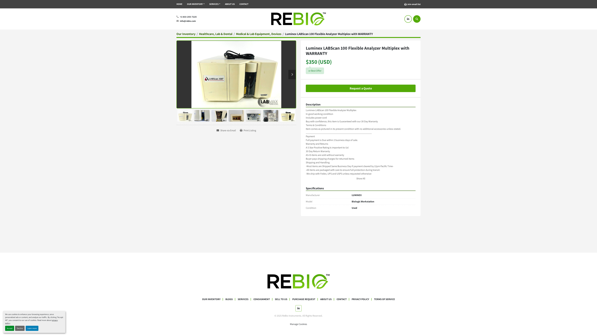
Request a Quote (361, 88)
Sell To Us (281, 299)
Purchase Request (303, 299)
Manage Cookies (298, 324)
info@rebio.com (188, 20)
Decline (20, 328)
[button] (196, 4)
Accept (9, 328)
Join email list (414, 4)
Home (179, 4)
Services (214, 4)
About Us (230, 4)
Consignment (261, 299)
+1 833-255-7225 (188, 16)
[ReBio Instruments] (298, 281)
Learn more (32, 328)
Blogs (229, 299)
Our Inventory (195, 4)
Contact (243, 4)
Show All (360, 178)
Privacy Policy (360, 299)
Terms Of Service (384, 299)
